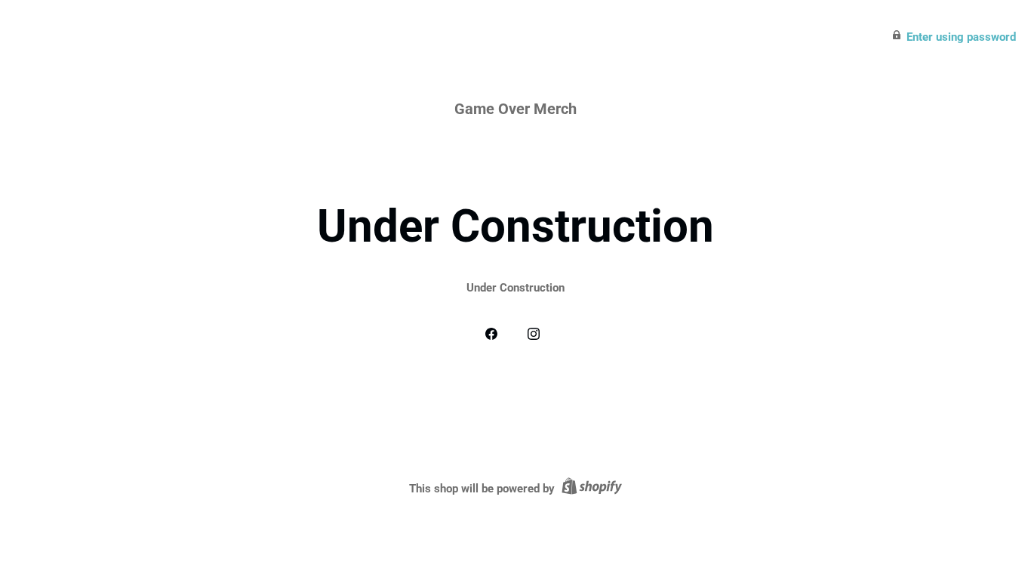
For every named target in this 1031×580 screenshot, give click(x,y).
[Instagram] (537, 333)
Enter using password (961, 37)
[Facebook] (494, 333)
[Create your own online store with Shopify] (590, 488)
